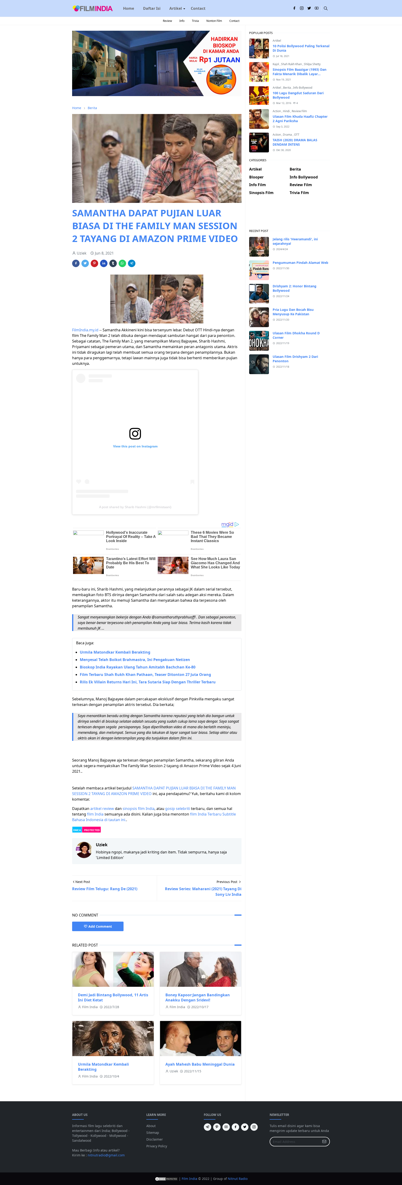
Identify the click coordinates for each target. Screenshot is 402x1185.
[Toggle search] (326, 8)
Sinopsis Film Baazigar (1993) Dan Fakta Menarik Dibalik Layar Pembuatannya (299, 74)
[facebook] (294, 8)
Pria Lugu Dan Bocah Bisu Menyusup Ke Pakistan (293, 311)
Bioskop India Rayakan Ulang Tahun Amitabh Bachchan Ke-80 (137, 667)
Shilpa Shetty (312, 64)
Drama (288, 135)
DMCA (77, 830)
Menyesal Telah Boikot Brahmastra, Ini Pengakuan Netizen (135, 659)
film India (95, 814)
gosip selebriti (177, 808)
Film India (189, 1178)
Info (181, 21)
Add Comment (100, 926)
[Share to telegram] (131, 263)
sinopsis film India (138, 808)
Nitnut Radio (238, 1178)
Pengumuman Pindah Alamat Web (300, 262)
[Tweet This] (85, 263)
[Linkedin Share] (103, 263)
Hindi (286, 111)
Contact (234, 21)
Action (277, 111)
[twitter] (309, 8)
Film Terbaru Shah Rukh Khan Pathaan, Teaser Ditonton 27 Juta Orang (145, 674)
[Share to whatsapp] (122, 263)
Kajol (276, 64)
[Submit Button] (324, 1141)
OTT (296, 135)
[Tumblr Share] (113, 263)
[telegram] (207, 1127)
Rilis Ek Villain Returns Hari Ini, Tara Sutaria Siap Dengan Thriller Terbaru (148, 682)
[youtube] (316, 8)
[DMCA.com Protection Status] (166, 1178)
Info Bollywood (302, 88)
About (151, 1126)
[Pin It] (94, 263)
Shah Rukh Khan (291, 64)
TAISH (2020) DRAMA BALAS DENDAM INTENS (295, 142)
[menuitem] (128, 8)
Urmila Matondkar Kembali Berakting (115, 652)
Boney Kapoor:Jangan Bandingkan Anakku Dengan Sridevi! (197, 997)
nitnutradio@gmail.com (106, 1155)
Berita (287, 88)
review (108, 808)
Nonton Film (214, 21)
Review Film (299, 111)
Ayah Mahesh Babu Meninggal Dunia (200, 1064)
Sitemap (152, 1132)
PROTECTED (92, 830)
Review (167, 21)
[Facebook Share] (76, 263)
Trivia (195, 21)
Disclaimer (154, 1139)
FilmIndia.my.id (85, 329)
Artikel (277, 41)
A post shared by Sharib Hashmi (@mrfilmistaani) (135, 507)
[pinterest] (217, 1127)
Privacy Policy (156, 1146)
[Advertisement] (289, 216)
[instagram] (301, 8)
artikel (95, 808)
